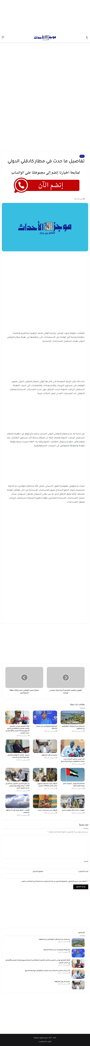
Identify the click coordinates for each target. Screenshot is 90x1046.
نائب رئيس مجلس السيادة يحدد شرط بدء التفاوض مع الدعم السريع (47, 971)
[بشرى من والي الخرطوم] (45, 746)
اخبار (82, 156)
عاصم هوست (43, 1041)
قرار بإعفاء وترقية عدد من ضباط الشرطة (57, 950)
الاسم (86, 861)
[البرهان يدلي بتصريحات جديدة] (45, 801)
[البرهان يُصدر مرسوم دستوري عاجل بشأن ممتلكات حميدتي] (45, 774)
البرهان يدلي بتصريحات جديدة (47, 810)
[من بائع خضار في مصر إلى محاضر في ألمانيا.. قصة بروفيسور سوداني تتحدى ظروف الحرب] (17, 774)
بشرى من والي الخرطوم (49, 755)
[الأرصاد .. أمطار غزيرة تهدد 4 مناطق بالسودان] (17, 801)
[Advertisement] (45, 16)
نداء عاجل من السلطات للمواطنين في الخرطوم (54, 939)
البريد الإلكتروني (83, 871)
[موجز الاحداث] (45, 37)
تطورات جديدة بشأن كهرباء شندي (73, 810)
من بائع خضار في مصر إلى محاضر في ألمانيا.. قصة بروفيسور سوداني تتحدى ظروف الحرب (17, 786)
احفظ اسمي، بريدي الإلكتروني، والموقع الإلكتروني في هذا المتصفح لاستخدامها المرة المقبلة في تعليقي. (53, 881)
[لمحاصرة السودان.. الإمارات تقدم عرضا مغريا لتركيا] (73, 774)
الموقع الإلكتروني (37, 871)
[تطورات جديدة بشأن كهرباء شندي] (73, 801)
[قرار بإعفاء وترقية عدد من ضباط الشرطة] (45, 717)
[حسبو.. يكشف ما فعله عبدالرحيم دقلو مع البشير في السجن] (17, 746)
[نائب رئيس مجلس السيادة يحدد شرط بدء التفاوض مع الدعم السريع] (73, 748)
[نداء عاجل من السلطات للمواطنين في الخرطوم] (73, 717)
